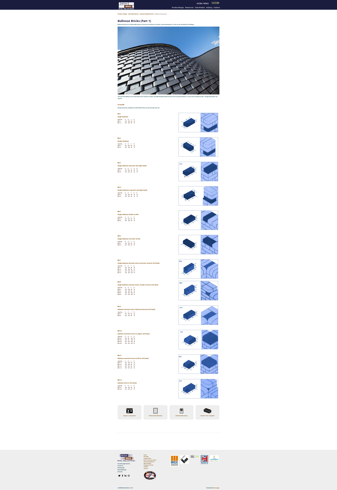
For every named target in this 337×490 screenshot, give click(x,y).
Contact (146, 468)
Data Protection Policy (150, 460)
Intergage (216, 488)
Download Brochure (181, 415)
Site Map (146, 456)
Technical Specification (155, 415)
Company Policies (148, 465)
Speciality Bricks (133, 14)
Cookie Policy (147, 458)
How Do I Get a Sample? (207, 415)
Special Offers (147, 463)
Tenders (146, 466)
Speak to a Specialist (129, 415)
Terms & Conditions (149, 461)
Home (169, 8)
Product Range (122, 14)
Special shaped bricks (147, 14)
